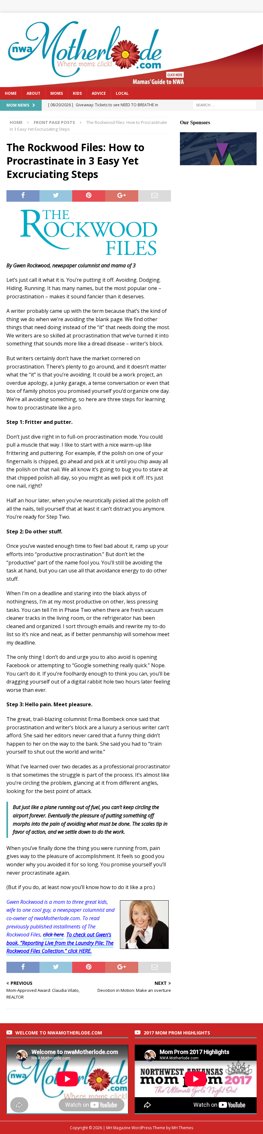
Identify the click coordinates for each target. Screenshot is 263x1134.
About (33, 93)
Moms (56, 93)
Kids (77, 93)
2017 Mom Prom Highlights (177, 1033)
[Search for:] (224, 104)
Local (122, 93)
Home (11, 93)
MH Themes (182, 1127)
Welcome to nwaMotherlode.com (58, 1033)
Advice (99, 93)
